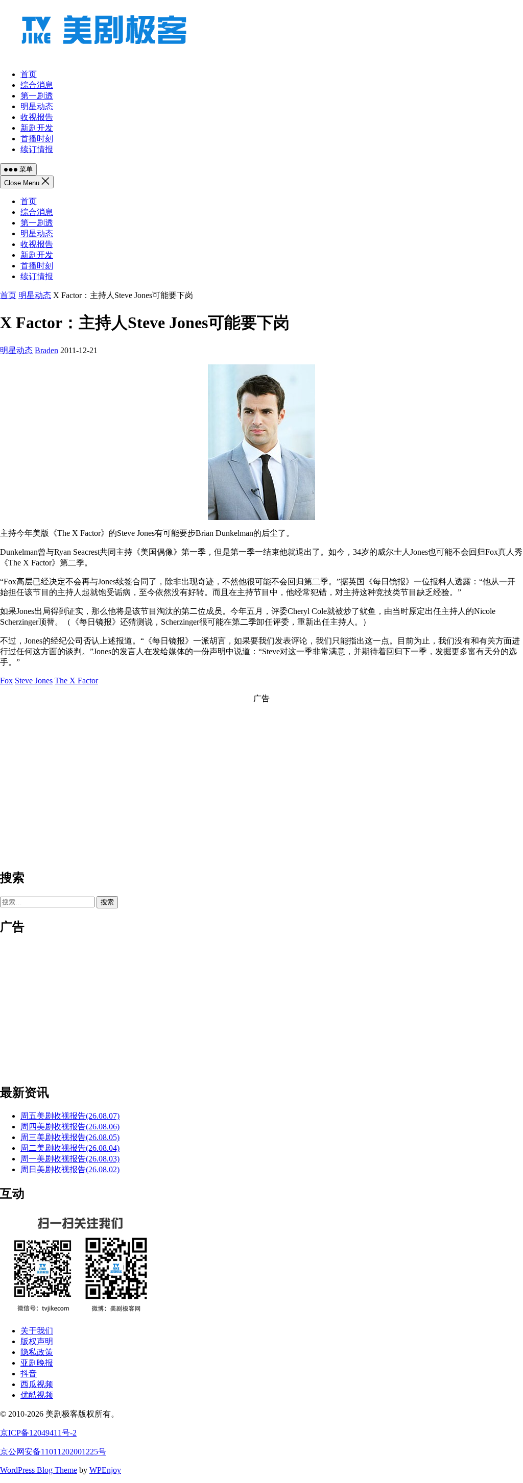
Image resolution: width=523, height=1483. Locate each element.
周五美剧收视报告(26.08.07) (70, 1115)
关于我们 (36, 1330)
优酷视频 (36, 1395)
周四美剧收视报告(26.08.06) (70, 1126)
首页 (28, 201)
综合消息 (36, 212)
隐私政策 (36, 1352)
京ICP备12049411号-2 (38, 1432)
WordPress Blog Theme (38, 1470)
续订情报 (36, 276)
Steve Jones (34, 680)
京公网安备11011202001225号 (53, 1451)
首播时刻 (36, 265)
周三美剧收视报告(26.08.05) (70, 1137)
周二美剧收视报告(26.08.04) (70, 1148)
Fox (6, 680)
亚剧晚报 (36, 1362)
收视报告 (36, 244)
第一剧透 (36, 222)
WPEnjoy (105, 1470)
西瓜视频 (36, 1384)
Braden (46, 350)
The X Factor (76, 680)
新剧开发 (36, 255)
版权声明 (36, 1341)
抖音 (28, 1373)
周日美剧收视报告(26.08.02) (70, 1169)
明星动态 (36, 233)
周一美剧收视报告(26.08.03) (70, 1158)
